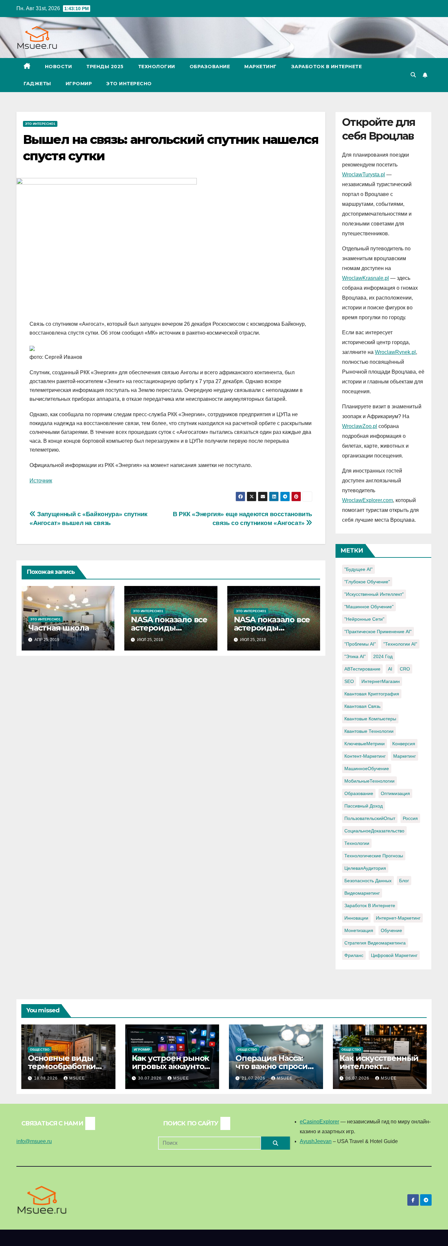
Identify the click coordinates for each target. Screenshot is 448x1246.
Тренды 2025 (105, 66)
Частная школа (58, 628)
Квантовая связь (362, 706)
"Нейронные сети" (364, 619)
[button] (413, 75)
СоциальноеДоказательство (374, 830)
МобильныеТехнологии (369, 781)
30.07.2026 (150, 1078)
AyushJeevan (316, 1141)
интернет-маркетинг (398, 918)
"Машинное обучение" (369, 606)
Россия (410, 818)
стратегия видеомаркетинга (375, 942)
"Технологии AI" (400, 644)
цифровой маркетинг (394, 955)
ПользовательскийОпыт (369, 818)
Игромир (79, 84)
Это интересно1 (40, 124)
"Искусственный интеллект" (374, 594)
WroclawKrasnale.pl (365, 278)
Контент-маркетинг (365, 756)
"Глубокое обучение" (367, 581)
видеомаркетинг (362, 893)
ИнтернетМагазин (380, 681)
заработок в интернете (369, 905)
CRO (405, 669)
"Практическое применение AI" (378, 631)
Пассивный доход (363, 805)
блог (404, 880)
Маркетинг (260, 66)
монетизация (358, 930)
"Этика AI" (355, 656)
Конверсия (403, 743)
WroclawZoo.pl (359, 426)
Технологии (156, 66)
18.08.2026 (46, 1078)
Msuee (77, 1078)
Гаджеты (37, 84)
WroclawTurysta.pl (363, 174)
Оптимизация (395, 793)
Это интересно (129, 84)
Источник (41, 480)
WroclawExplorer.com (367, 500)
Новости (58, 66)
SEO (349, 681)
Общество (40, 1049)
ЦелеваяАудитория (365, 868)
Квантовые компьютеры (370, 718)
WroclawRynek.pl (395, 352)
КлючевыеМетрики (364, 743)
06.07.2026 (358, 1078)
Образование (210, 66)
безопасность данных (368, 880)
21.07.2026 (254, 1078)
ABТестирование (362, 669)
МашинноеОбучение (366, 768)
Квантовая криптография (371, 693)
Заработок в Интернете (326, 66)
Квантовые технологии (369, 731)
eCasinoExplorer (319, 1121)
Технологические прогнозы (373, 855)
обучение (391, 930)
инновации (356, 918)
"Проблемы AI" (360, 644)
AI (390, 669)
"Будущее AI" (358, 569)
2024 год (383, 656)
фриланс (353, 955)
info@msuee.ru (34, 1141)
